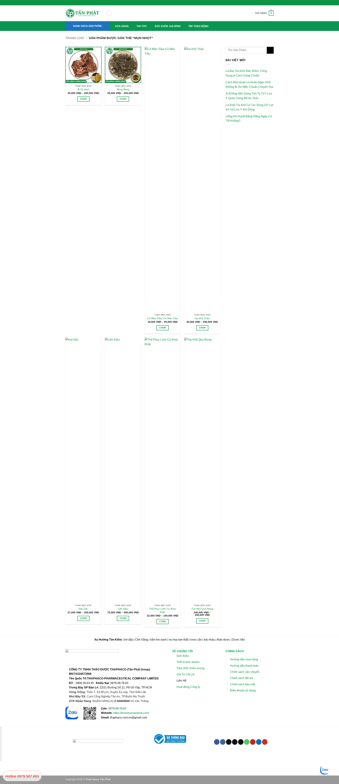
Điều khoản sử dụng (242, 690)
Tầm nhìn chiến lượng (190, 668)
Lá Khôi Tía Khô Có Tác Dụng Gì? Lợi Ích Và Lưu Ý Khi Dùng (249, 107)
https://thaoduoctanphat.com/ (131, 713)
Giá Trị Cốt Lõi (186, 674)
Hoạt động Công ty (188, 686)
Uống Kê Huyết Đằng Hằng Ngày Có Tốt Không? (249, 118)
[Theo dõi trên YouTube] (264, 742)
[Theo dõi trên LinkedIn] (258, 742)
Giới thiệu (183, 655)
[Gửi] (270, 50)
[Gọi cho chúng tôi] (246, 742)
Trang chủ (74, 38)
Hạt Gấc (83, 608)
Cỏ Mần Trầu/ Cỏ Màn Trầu (162, 318)
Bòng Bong (123, 89)
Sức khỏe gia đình (167, 26)
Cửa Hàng (122, 26)
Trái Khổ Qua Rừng (202, 608)
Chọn (83, 99)
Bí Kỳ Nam (83, 89)
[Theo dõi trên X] (234, 742)
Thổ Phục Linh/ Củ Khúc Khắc (162, 610)
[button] (109, 13)
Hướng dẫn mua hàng (244, 659)
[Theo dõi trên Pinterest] (252, 742)
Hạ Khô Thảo (202, 318)
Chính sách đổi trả (241, 678)
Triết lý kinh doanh (188, 662)
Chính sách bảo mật (242, 684)
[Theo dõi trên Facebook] (216, 742)
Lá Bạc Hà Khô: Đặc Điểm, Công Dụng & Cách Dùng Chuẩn (246, 73)
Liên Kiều (123, 608)
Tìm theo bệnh (198, 26)
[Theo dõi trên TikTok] (228, 742)
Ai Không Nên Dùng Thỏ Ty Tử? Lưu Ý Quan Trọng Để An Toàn (249, 96)
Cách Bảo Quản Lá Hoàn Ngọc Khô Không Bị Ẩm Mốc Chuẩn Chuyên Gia (249, 85)
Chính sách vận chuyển (244, 671)
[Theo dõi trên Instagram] (222, 742)
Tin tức (141, 26)
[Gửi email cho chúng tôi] (240, 742)
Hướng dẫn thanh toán (244, 665)
